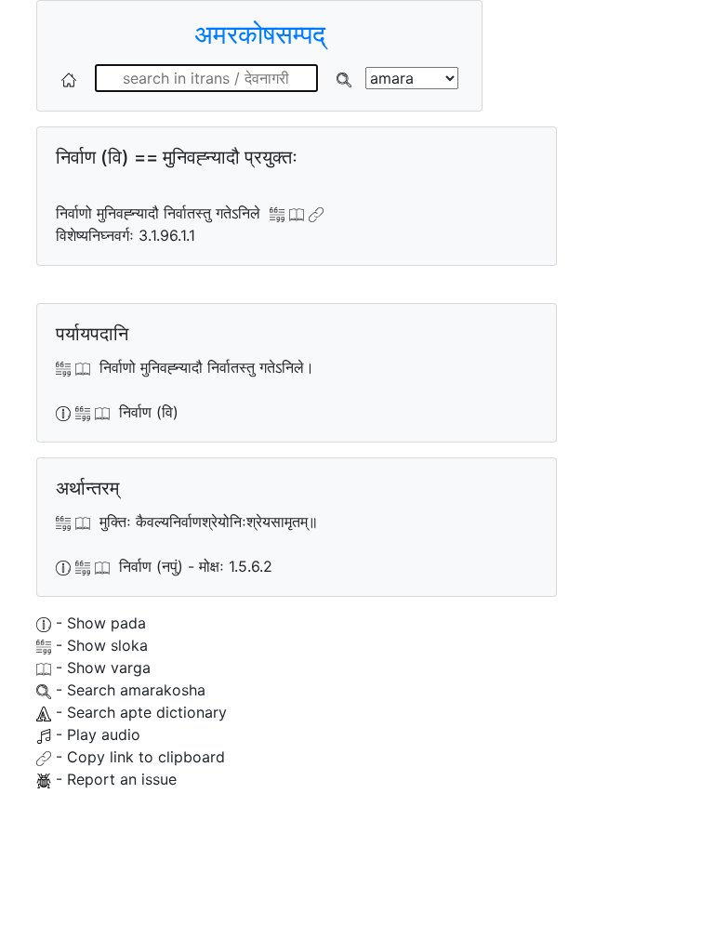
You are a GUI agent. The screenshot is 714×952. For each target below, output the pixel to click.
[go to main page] (68, 78)
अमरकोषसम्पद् (259, 34)
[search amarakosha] (344, 78)
